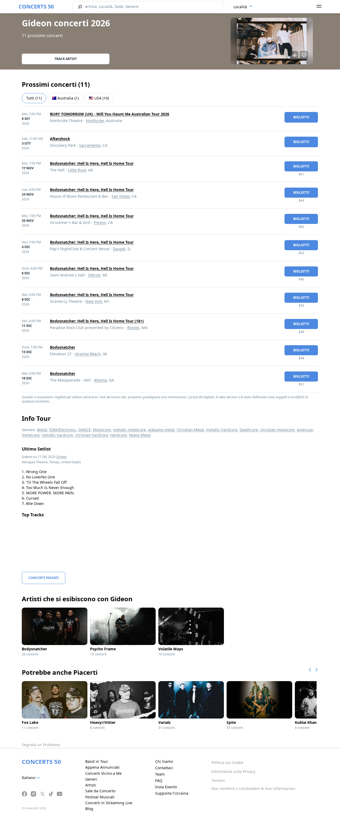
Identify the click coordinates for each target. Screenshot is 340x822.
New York (94, 301)
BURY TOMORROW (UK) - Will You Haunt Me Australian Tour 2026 (109, 113)
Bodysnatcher (62, 347)
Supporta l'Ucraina (171, 793)
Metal (42, 429)
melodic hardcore (57, 435)
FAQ (158, 780)
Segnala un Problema (41, 744)
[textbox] (32, 777)
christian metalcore (277, 429)
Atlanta (100, 380)
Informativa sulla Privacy (233, 771)
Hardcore (118, 435)
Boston (133, 327)
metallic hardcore (221, 429)
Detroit (94, 275)
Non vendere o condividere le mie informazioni (253, 788)
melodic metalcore (129, 429)
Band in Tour (96, 761)
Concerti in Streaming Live (108, 802)
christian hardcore (91, 435)
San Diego (121, 196)
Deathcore (249, 429)
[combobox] (242, 7)
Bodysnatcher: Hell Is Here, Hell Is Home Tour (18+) (97, 320)
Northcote (95, 120)
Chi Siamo (164, 761)
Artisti (90, 785)
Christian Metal (190, 429)
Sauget (119, 248)
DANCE (84, 429)
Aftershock (60, 138)
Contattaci (164, 767)
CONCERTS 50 (36, 6)
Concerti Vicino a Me (103, 773)
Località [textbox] (240, 6)
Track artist (65, 59)
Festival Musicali (99, 796)
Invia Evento (166, 786)
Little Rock (77, 169)
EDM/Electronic (62, 429)
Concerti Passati (43, 578)
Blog (89, 808)
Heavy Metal (140, 435)
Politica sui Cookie (227, 762)
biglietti (301, 117)
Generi (91, 779)
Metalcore (102, 429)
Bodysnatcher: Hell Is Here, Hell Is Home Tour (92, 163)
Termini (218, 780)
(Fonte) (61, 457)
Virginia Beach (88, 353)
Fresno (100, 222)
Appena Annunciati (102, 767)
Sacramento (89, 145)
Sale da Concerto (100, 790)
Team (160, 774)
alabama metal (161, 429)
